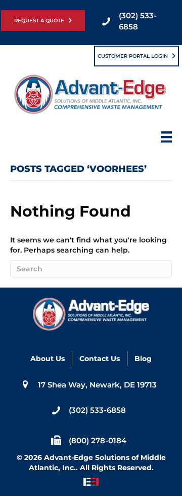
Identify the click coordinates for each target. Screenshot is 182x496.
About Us (47, 358)
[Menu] (166, 140)
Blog (143, 358)
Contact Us (99, 358)
